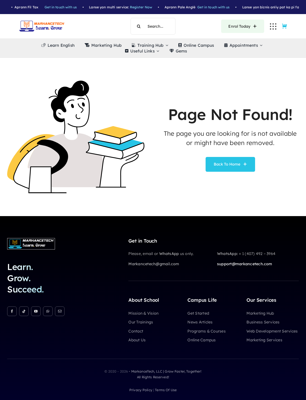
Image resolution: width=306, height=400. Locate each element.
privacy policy (140, 390)
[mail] (60, 311)
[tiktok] (24, 311)
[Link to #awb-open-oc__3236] (273, 26)
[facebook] (12, 311)
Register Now (133, 7)
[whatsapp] (48, 311)
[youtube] (36, 311)
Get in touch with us (53, 7)
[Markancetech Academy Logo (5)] (42, 22)
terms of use (166, 390)
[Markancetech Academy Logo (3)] (31, 240)
